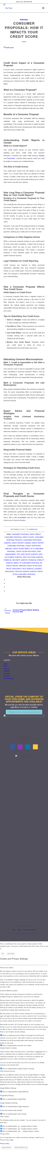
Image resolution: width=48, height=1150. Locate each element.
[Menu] (43, 8)
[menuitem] (38, 7)
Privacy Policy (31, 930)
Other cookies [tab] (4, 1116)
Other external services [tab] (7, 1071)
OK (3, 953)
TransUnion (11, 158)
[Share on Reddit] (6, 591)
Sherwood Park (8, 678)
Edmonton (7, 673)
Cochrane (7, 671)
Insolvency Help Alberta (22, 569)
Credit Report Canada (21, 543)
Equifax (41, 155)
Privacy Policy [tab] (4, 1134)
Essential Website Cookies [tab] (8, 990)
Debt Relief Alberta (29, 554)
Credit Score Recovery (26, 551)
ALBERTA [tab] (7, 660)
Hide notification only (21, 1147)
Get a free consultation (17, 517)
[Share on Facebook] (6, 579)
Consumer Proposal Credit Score (19, 537)
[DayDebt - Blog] (24, 53)
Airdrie (6, 664)
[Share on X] (6, 583)
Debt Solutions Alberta (33, 557)
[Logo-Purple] (20, 7)
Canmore (6, 669)
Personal (24, 20)
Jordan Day (33, 529)
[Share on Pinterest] (6, 587)
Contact (19, 930)
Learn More (10, 953)
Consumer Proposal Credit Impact (26, 534)
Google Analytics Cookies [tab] (8, 1048)
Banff (5, 666)
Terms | (25, 930)
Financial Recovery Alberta (16, 560)
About (14, 930)
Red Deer (7, 676)
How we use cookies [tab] (6, 967)
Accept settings (6, 1147)
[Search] (38, 7)
